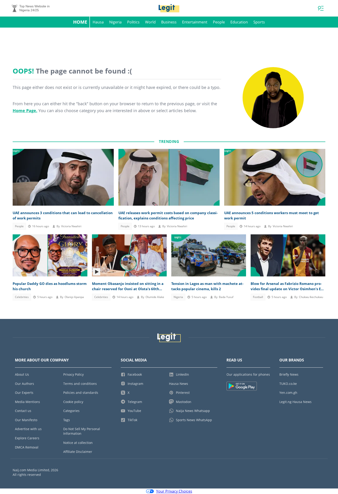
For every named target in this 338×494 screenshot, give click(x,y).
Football (258, 297)
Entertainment (194, 22)
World (150, 22)
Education (239, 22)
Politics (133, 22)
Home (80, 22)
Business (169, 22)
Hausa (98, 22)
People (219, 22)
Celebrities (22, 297)
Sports (259, 22)
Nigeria (115, 22)
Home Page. (25, 110)
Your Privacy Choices (174, 491)
